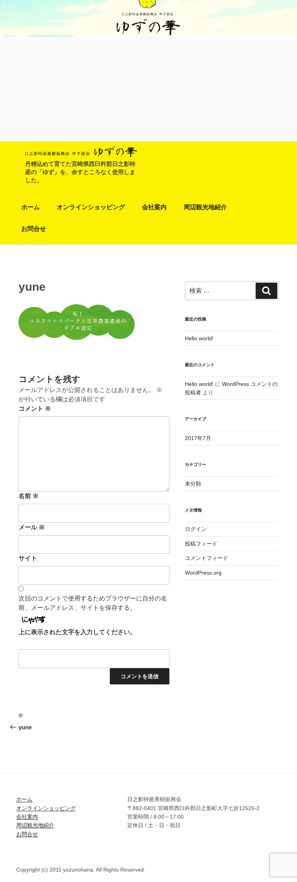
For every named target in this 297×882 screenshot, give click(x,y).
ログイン (196, 529)
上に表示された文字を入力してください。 (77, 632)
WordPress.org (203, 573)
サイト (28, 558)
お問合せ (33, 228)
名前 (29, 496)
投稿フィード (201, 544)
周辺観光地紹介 (205, 207)
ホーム (30, 207)
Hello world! (199, 338)
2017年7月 (198, 438)
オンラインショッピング (91, 207)
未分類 (193, 484)
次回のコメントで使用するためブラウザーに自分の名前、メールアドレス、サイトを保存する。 (93, 603)
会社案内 (154, 207)
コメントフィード (206, 558)
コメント (35, 408)
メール (32, 527)
